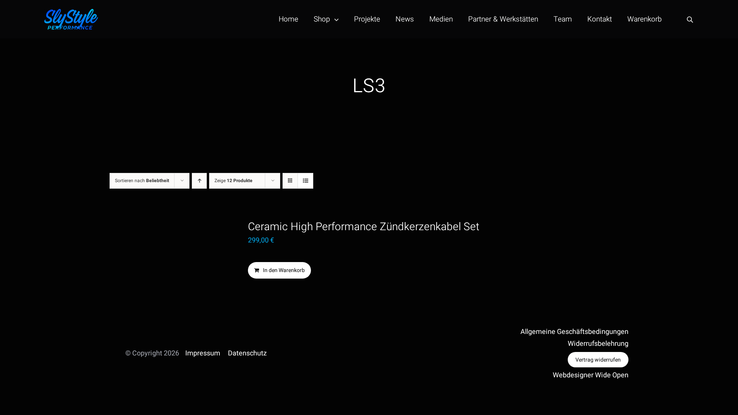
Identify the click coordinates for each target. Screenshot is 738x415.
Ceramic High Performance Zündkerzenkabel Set (363, 227)
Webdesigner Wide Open (590, 375)
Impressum (202, 353)
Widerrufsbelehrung (598, 343)
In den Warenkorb (284, 270)
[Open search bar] (690, 19)
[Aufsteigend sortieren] (199, 181)
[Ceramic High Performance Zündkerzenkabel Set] (166, 260)
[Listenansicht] (305, 180)
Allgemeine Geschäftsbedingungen (574, 331)
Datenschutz (247, 353)
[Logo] (71, 12)
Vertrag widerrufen (598, 360)
